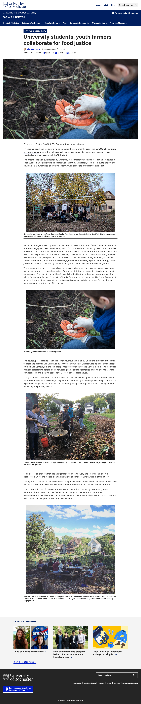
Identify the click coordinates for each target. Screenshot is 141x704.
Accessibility (77, 683)
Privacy (109, 683)
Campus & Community (35, 31)
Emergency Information (130, 683)
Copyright (117, 683)
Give (113, 5)
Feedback (101, 683)
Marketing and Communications (19, 13)
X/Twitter (60, 53)
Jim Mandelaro (33, 49)
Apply (98, 5)
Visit (106, 5)
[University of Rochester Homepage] (15, 5)
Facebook (48, 53)
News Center (14, 17)
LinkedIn (71, 53)
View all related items (23, 661)
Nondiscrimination (90, 683)
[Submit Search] (135, 675)
